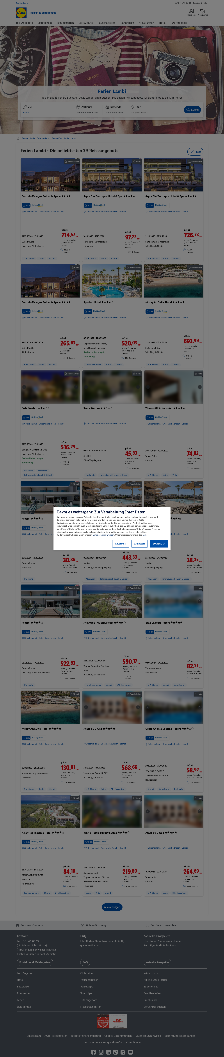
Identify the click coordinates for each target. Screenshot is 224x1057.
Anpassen (139, 543)
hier (144, 535)
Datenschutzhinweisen (103, 535)
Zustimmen (159, 543)
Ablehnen (120, 543)
